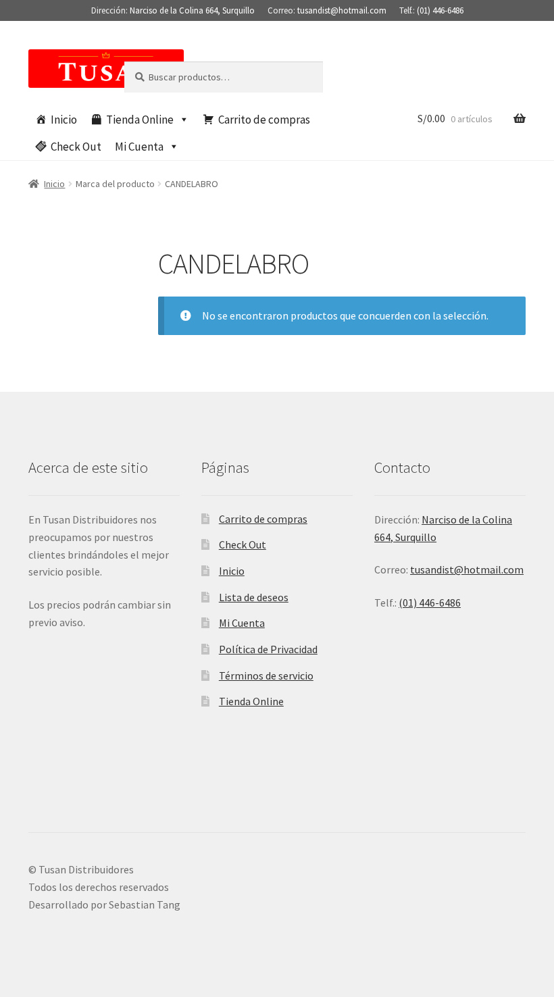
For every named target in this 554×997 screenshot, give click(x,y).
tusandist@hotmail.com (341, 10)
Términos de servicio (266, 675)
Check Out (76, 146)
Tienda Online (140, 119)
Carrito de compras (264, 119)
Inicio (64, 119)
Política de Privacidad (268, 649)
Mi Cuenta (139, 146)
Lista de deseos (253, 597)
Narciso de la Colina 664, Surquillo (192, 10)
